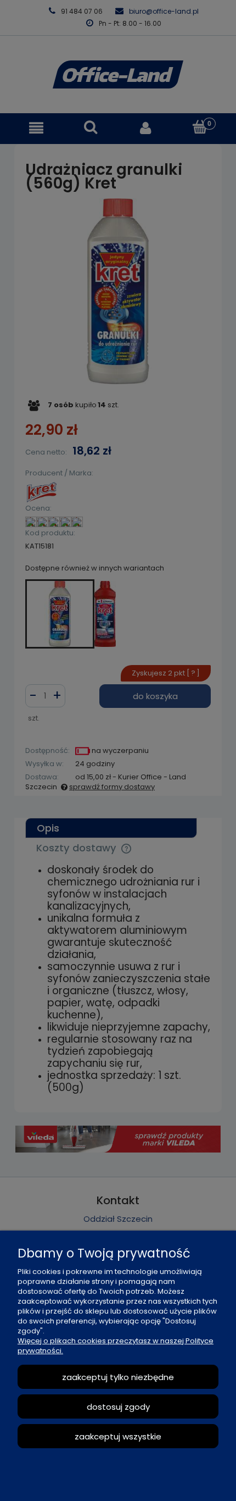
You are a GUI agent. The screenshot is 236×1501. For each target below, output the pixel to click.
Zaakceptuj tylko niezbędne (118, 1377)
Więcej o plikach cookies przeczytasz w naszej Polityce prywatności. (115, 1346)
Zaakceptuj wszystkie (118, 1436)
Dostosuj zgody (118, 1407)
